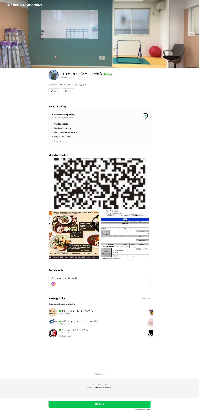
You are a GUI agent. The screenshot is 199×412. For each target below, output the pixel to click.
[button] (68, 91)
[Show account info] (107, 74)
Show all (57, 141)
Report (89, 387)
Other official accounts (103, 387)
